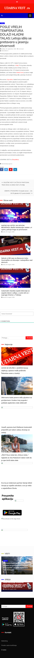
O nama (3, 650)
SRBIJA (2, 23)
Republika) (15, 159)
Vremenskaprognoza (6, 163)
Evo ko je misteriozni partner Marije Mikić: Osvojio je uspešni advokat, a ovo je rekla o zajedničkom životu (16, 485)
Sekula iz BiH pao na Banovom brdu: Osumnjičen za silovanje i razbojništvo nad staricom (16, 260)
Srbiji (17, 65)
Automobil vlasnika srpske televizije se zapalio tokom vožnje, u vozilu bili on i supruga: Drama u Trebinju (15, 293)
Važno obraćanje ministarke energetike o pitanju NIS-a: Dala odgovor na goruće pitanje (15, 584)
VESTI (7, 553)
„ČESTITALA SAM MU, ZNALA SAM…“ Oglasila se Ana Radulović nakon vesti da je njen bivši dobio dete (16, 457)
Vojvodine (10, 79)
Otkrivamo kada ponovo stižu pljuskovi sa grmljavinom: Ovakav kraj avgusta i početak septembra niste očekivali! (16, 400)
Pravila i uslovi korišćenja (9, 645)
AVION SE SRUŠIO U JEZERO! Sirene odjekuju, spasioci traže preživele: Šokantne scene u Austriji (14, 370)
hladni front (20, 72)
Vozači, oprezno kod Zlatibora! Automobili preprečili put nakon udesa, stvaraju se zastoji (16, 430)
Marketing (4, 641)
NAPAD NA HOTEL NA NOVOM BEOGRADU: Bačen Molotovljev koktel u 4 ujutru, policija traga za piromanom (16, 227)
